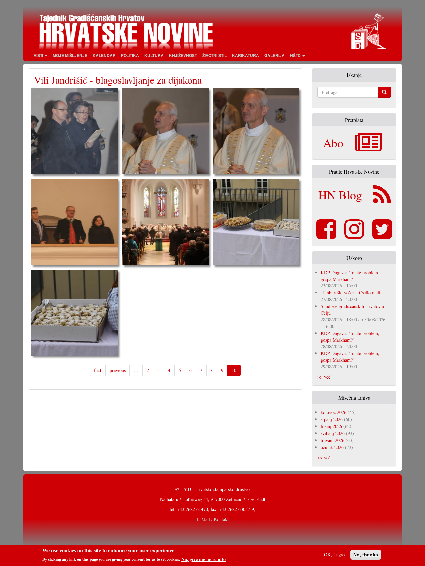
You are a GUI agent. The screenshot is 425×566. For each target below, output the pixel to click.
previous (118, 370)
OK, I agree (335, 554)
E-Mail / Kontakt (213, 519)
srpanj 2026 (332, 419)
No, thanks (365, 554)
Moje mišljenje (70, 55)
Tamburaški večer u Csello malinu (353, 292)
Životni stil (214, 55)
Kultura (154, 55)
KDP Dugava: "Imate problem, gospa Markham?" (350, 275)
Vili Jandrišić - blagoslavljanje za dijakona (118, 79)
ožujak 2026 (332, 447)
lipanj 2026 (331, 426)
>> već (323, 377)
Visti (39, 55)
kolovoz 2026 (333, 412)
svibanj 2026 (333, 433)
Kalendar (104, 55)
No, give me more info (203, 559)
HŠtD (296, 55)
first (97, 370)
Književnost (183, 55)
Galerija (274, 55)
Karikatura (245, 55)
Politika (130, 55)
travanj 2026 (332, 440)
